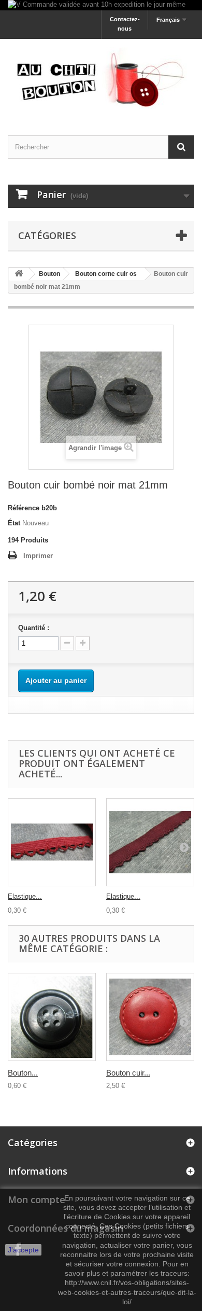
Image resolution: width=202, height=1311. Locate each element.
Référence (23, 508)
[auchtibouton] (101, 78)
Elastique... (25, 896)
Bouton (49, 273)
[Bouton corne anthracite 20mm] (52, 1017)
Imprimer (38, 556)
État (14, 523)
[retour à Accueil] (18, 274)
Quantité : (33, 628)
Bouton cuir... (128, 1072)
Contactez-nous (125, 24)
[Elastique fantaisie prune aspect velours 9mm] (150, 842)
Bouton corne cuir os (106, 273)
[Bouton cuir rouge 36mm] (150, 1017)
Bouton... (23, 1072)
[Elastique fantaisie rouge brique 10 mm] (52, 842)
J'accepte (23, 1250)
